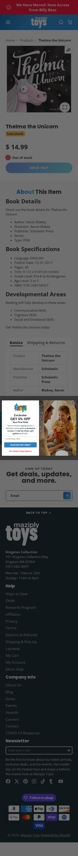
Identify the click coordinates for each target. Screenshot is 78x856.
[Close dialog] (73, 402)
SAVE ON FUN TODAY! (20, 444)
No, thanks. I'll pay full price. (20, 451)
